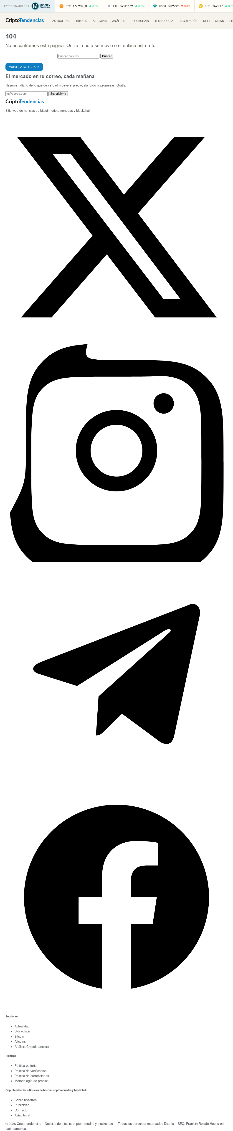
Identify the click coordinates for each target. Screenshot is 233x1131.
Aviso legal (22, 1115)
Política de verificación (31, 1070)
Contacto (21, 1110)
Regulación (188, 21)
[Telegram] (116, 783)
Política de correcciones (32, 1075)
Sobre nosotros (26, 1100)
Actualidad (61, 21)
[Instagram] (116, 560)
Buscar (106, 56)
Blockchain (140, 21)
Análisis (118, 21)
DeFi (206, 21)
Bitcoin (82, 21)
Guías (219, 21)
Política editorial (26, 1065)
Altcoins (100, 21)
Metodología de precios (31, 1080)
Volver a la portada (24, 67)
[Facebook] (116, 1007)
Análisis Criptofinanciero (32, 1046)
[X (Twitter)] (116, 337)
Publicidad (22, 1105)
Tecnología (164, 21)
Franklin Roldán (197, 1123)
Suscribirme (58, 93)
